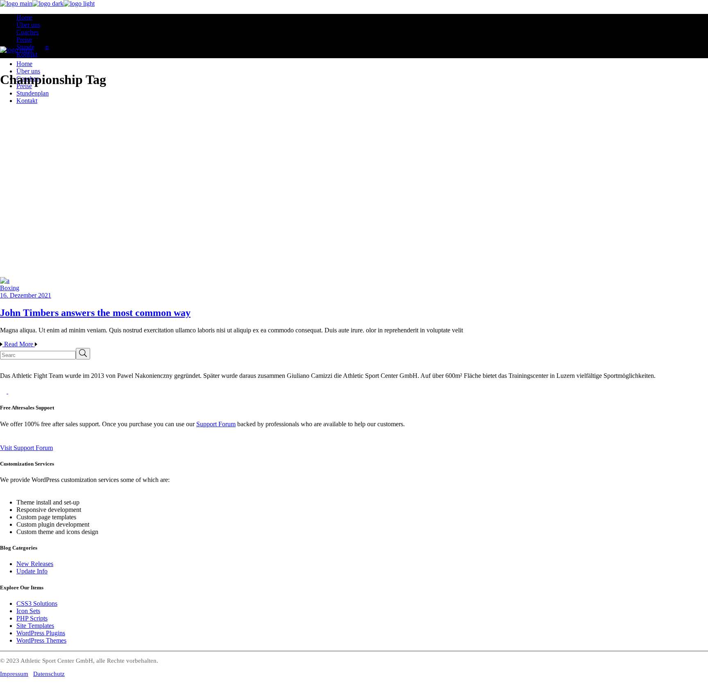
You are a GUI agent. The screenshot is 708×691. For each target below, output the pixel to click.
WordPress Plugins (40, 633)
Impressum (14, 674)
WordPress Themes (41, 640)
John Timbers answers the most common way (95, 312)
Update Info (32, 571)
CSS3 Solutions (36, 603)
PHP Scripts (32, 618)
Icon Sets (28, 610)
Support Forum (216, 424)
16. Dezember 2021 (25, 295)
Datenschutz (49, 674)
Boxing (9, 287)
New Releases (34, 563)
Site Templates (35, 625)
